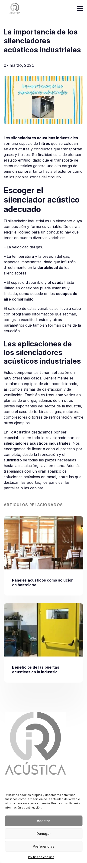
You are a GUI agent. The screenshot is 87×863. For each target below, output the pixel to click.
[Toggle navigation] (80, 8)
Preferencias (43, 846)
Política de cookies (41, 857)
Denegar (43, 833)
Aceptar (43, 821)
